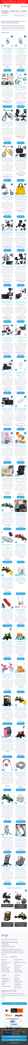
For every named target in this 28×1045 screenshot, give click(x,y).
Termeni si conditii (5, 967)
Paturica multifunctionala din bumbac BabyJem (21, 838)
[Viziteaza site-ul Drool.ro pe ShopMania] (14, 1024)
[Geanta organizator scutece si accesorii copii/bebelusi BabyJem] (21, 798)
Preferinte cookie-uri (14, 1042)
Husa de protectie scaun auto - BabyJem (21, 49)
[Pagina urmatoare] (26, 891)
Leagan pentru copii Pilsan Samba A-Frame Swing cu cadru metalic (7, 773)
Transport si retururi (18, 972)
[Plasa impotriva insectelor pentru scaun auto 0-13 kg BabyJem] (21, 860)
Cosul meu (16, 969)
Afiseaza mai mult (5, 32)
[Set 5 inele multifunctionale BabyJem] (7, 700)
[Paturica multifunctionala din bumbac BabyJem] (21, 830)
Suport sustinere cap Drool (7, 86)
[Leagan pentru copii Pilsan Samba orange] (21, 667)
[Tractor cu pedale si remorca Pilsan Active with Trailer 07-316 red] (21, 537)
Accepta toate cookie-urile (14, 1036)
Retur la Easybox (18, 965)
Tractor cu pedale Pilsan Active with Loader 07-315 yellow (7, 578)
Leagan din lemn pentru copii (7, 445)
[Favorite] (24, 6)
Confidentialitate (5, 969)
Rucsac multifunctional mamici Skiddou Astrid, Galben (20, 197)
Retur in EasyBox (18, 987)
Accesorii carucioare (7, 89)
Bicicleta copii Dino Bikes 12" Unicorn (7, 675)
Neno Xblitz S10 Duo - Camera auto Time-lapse (7, 409)
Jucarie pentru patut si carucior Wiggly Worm (20, 445)
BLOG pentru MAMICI (6, 962)
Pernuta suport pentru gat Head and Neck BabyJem (20, 773)
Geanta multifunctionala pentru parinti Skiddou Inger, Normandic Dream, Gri (7, 267)
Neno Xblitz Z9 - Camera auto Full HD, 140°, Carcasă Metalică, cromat (7, 338)
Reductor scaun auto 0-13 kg (7, 545)
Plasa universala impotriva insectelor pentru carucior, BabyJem (21, 578)
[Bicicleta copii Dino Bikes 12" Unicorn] (7, 667)
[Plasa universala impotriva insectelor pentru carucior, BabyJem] (21, 570)
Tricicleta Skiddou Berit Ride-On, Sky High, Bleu (21, 86)
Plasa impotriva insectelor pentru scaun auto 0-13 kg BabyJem (21, 868)
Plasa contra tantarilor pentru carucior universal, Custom (7, 838)
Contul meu (16, 978)
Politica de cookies (9, 1032)
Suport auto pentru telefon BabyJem (20, 610)
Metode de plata (18, 970)
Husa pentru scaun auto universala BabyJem (7, 49)
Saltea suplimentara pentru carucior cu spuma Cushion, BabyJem (7, 610)
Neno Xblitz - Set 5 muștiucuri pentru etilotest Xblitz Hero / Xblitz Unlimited (20, 373)
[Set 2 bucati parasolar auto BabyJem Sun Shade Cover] (21, 505)
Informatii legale (5, 978)
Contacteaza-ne (5, 980)
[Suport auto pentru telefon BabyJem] (21, 602)
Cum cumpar (17, 967)
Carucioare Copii (21, 125)
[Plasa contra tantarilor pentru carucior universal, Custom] (7, 830)
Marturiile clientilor (5, 970)
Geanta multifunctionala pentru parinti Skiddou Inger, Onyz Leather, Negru (21, 159)
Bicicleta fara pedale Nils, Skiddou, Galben (7, 159)
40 (20, 890)
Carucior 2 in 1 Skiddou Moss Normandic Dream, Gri (7, 233)
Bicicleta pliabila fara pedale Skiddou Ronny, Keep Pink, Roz (7, 197)
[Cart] (26, 6)
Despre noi (3, 965)
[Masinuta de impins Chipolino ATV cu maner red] (21, 732)
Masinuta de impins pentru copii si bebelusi (7, 645)
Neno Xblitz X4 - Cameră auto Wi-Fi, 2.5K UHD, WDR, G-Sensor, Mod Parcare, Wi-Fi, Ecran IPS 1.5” (7, 373)
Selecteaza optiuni (7, 106)
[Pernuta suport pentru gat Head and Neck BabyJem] (21, 765)
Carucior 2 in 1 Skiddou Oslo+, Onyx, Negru (20, 233)
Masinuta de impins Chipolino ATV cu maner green (7, 642)
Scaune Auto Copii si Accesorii (7, 52)
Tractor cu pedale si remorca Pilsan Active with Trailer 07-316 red (21, 545)
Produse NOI (4, 964)
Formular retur (17, 986)
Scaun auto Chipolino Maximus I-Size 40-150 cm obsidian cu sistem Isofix (20, 479)
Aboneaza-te (14, 1003)
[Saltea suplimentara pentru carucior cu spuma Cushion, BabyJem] (7, 602)
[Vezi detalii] (2, 45)
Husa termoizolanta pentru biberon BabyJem (7, 740)
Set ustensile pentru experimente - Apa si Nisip (7, 479)
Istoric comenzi (17, 983)
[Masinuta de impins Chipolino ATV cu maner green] (7, 634)
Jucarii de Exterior (7, 448)
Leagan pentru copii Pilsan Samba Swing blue (21, 642)
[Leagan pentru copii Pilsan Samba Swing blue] (21, 634)
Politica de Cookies (5, 972)
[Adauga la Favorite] (11, 45)
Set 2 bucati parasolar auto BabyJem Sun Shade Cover (20, 513)
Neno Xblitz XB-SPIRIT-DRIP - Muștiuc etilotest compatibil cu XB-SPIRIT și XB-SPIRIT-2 (21, 409)
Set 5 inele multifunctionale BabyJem (7, 708)
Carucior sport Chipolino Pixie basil (7, 868)
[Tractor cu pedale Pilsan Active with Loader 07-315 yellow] (7, 570)
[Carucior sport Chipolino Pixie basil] (7, 860)
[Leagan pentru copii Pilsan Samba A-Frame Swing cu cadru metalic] (7, 765)
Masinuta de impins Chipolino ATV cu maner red (21, 740)
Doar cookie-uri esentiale (14, 1040)
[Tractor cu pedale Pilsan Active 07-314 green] (7, 798)
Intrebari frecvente (5, 981)
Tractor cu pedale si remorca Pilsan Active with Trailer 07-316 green (7, 513)
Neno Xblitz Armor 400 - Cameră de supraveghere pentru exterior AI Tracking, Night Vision (21, 338)
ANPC (2, 984)
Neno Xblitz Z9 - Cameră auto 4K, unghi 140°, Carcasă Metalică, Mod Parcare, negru (21, 301)
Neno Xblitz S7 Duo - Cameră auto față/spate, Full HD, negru (7, 301)
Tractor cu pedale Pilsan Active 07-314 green (7, 806)
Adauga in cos (7, 70)
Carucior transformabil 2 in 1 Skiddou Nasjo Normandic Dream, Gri (21, 123)
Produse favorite (18, 984)
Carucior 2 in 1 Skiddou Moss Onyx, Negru (20, 266)
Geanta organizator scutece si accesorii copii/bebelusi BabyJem (21, 806)
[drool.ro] (7, 6)
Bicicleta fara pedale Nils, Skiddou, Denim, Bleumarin (7, 123)
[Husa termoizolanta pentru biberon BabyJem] (7, 732)
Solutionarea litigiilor (6, 986)
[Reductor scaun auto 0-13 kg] (7, 537)
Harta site (3, 983)
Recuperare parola (18, 981)
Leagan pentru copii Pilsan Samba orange (20, 675)
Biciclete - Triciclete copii (21, 90)
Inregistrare (16, 980)
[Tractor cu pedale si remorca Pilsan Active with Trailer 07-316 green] (7, 505)
